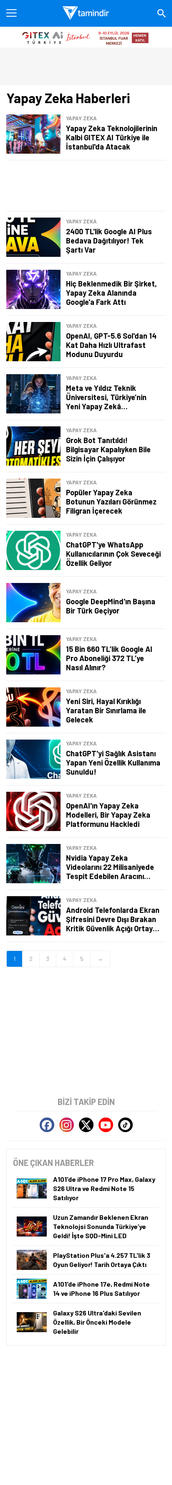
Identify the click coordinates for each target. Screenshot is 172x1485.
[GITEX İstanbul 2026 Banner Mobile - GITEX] (86, 37)
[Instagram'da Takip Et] (66, 1125)
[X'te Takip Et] (86, 1125)
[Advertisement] (86, 186)
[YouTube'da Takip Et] (106, 1125)
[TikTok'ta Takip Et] (125, 1125)
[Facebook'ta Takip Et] (47, 1125)
